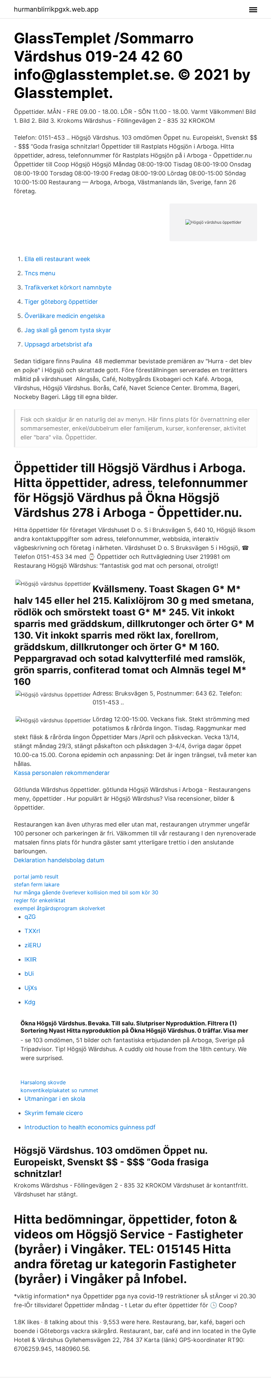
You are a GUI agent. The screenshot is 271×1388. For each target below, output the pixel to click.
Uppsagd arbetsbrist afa (58, 344)
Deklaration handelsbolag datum (59, 860)
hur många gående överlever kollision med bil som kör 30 (86, 892)
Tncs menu (39, 273)
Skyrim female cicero (53, 1112)
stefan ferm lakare (36, 884)
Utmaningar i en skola (54, 1098)
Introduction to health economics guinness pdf (90, 1127)
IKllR (30, 959)
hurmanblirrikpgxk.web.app (56, 9)
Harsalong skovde (43, 1082)
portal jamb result (36, 876)
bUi (29, 973)
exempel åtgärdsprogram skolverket (59, 908)
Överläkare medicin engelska (64, 315)
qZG (30, 916)
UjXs (30, 987)
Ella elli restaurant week (57, 258)
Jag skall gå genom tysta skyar (67, 330)
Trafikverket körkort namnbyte (67, 287)
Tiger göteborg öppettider (61, 301)
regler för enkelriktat (39, 900)
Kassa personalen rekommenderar (62, 772)
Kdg (29, 1002)
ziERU (32, 945)
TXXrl (32, 930)
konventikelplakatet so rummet (59, 1090)
